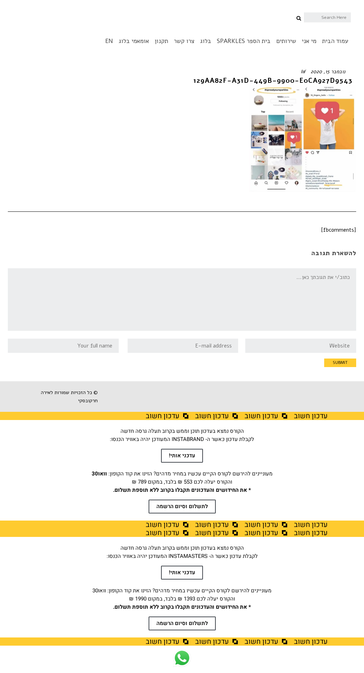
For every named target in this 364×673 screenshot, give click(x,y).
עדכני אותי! (182, 455)
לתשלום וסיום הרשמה (182, 506)
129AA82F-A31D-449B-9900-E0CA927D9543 (272, 80)
